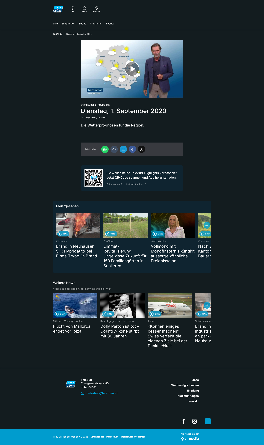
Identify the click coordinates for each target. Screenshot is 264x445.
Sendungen (68, 23)
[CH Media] (190, 438)
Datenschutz (97, 436)
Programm (96, 23)
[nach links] (57, 225)
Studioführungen (188, 395)
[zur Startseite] (58, 9)
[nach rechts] (207, 225)
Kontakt (194, 401)
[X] (141, 149)
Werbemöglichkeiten (185, 385)
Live (55, 23)
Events (110, 23)
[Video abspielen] (132, 69)
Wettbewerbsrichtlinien (133, 436)
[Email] (123, 149)
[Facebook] (132, 149)
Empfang (193, 390)
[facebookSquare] (183, 421)
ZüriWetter (58, 34)
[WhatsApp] (105, 149)
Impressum (112, 436)
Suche (82, 23)
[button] (114, 149)
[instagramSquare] (194, 421)
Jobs (195, 379)
